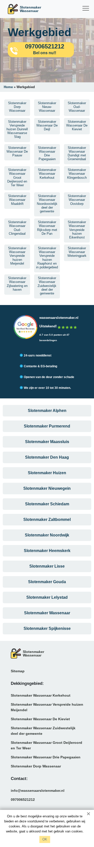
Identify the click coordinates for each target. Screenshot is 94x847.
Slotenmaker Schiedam (47, 504)
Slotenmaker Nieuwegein (47, 488)
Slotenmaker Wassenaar (47, 613)
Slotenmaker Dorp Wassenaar (36, 766)
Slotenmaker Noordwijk (47, 535)
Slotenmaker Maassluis (47, 442)
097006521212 (23, 800)
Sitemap (18, 671)
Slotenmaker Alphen (47, 410)
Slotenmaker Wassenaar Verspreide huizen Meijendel (47, 707)
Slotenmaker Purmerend (47, 426)
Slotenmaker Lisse (47, 566)
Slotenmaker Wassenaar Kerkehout (40, 695)
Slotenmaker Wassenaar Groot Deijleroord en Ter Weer (46, 745)
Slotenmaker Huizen (47, 473)
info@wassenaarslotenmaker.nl (37, 791)
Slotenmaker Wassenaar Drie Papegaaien (45, 757)
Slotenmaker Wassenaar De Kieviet (40, 719)
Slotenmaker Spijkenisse (47, 628)
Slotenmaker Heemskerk (47, 551)
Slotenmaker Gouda (47, 582)
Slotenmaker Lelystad (47, 597)
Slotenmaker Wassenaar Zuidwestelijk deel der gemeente (43, 731)
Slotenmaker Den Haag (47, 457)
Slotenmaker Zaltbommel (47, 519)
